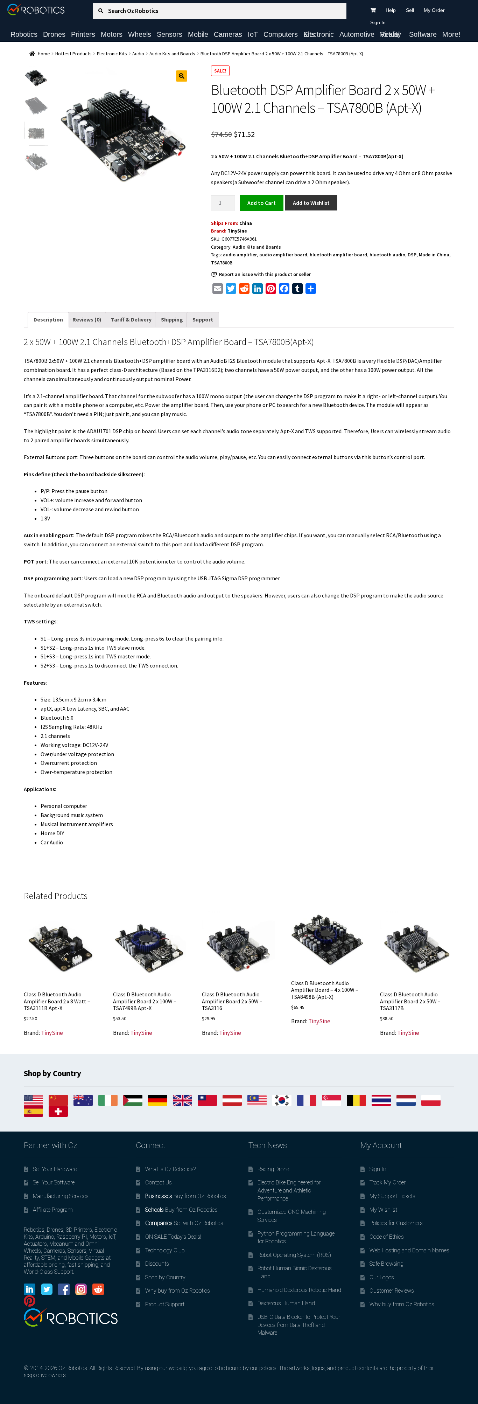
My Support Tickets (392, 1196)
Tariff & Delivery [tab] (131, 319)
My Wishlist (383, 1209)
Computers (280, 34)
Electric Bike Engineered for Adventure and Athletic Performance (289, 1190)
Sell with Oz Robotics (184, 1223)
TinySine (237, 231)
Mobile (198, 34)
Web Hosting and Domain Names (409, 1250)
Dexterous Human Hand (286, 1303)
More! (451, 34)
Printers (83, 34)
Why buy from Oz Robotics (177, 1290)
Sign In (378, 22)
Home (44, 53)
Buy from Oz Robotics (185, 1196)
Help (391, 10)
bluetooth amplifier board (338, 254)
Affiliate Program (53, 1209)
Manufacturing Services (61, 1196)
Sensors (169, 34)
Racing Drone (273, 1169)
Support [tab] (202, 319)
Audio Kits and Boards (172, 53)
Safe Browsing (386, 1263)
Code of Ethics (387, 1236)
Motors (111, 34)
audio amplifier (240, 254)
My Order (434, 10)
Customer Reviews (392, 1290)
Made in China (434, 254)
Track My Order (388, 1182)
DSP (412, 254)
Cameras (228, 34)
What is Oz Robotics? (170, 1169)
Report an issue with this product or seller (265, 274)
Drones (54, 34)
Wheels (139, 34)
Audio (138, 53)
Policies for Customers (396, 1223)
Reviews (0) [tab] (86, 319)
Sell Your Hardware (55, 1169)
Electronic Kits (318, 34)
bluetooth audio (387, 254)
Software (423, 34)
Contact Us (158, 1182)
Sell (410, 10)
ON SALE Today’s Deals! (173, 1236)
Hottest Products (73, 53)
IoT (253, 34)
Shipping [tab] (172, 319)
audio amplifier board (283, 254)
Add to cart (261, 202)
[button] (181, 76)
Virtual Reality (390, 34)
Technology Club (165, 1250)
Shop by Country (165, 1277)
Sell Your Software (54, 1182)
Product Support (164, 1304)
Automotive (356, 34)
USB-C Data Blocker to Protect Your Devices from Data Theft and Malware (299, 1325)
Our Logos (382, 1277)
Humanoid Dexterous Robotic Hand (299, 1290)
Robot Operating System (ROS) (294, 1255)
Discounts (157, 1263)
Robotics (23, 34)
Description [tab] (48, 319)
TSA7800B (221, 263)
